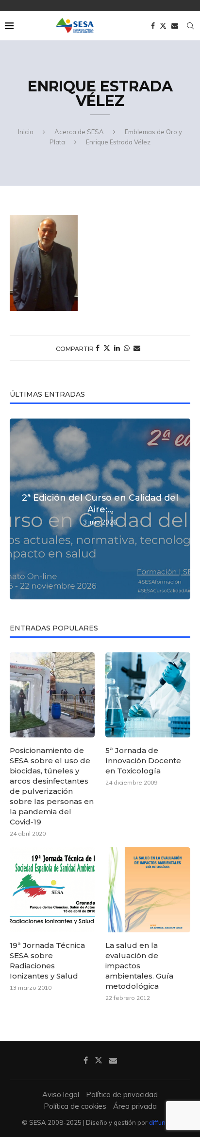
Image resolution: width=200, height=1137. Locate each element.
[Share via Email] (136, 348)
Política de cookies (75, 1106)
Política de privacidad (122, 1094)
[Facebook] (153, 26)
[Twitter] (163, 26)
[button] (18, 508)
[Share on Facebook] (98, 348)
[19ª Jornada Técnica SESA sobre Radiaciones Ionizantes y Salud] (52, 889)
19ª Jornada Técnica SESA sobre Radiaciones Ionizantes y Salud (47, 960)
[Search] (190, 26)
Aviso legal (60, 1094)
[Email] (174, 26)
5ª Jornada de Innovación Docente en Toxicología (143, 760)
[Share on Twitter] (106, 348)
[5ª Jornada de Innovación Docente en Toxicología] (147, 694)
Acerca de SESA (79, 132)
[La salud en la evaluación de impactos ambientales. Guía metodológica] (147, 889)
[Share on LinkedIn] (117, 348)
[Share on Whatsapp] (127, 348)
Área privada (135, 1106)
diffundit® (164, 1122)
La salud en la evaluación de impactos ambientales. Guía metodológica (139, 966)
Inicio (25, 132)
